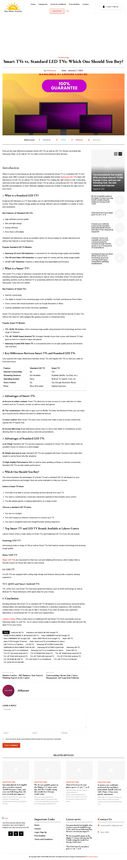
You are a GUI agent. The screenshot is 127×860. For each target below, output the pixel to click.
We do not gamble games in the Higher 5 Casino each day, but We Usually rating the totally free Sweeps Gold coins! (102, 200)
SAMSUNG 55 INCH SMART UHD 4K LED (19, 647)
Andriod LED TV (17, 632)
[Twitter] (21, 833)
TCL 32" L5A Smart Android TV (16, 653)
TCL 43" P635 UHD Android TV (16, 656)
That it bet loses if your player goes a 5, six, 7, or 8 (102, 214)
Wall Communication (91, 857)
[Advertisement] (63, 32)
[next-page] (120, 154)
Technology (63, 57)
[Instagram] (16, 833)
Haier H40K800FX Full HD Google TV (55, 635)
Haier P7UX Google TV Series (15, 641)
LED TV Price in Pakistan (13, 644)
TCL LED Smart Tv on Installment (38, 659)
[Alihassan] (8, 691)
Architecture (8, 782)
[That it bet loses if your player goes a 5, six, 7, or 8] (120, 214)
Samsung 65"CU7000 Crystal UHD (50, 647)
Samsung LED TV (73, 647)
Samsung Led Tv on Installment (16, 650)
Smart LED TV (71, 650)
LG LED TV (30, 644)
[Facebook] (10, 833)
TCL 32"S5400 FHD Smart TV (41, 653)
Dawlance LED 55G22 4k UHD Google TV (42, 632)
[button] (67, 11)
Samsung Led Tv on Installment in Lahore (47, 650)
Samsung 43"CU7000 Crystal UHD (50, 644)
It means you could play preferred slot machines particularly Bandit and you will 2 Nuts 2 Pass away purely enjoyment (102, 227)
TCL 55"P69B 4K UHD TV (13, 659)
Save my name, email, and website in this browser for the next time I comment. (33, 739)
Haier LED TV (68, 638)
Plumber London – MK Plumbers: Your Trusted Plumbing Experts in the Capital (22, 676)
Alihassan (51, 70)
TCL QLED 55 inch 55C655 (14, 662)
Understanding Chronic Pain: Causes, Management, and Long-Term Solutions (62, 676)
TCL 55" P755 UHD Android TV (69, 656)
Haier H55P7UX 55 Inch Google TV (46, 638)
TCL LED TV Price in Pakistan (65, 659)
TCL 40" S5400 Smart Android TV (68, 653)
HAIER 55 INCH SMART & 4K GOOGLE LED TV (21, 635)
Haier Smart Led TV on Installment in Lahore (47, 641)
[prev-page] (116, 154)
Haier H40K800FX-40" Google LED (17, 638)
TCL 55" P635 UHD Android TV (42, 656)
